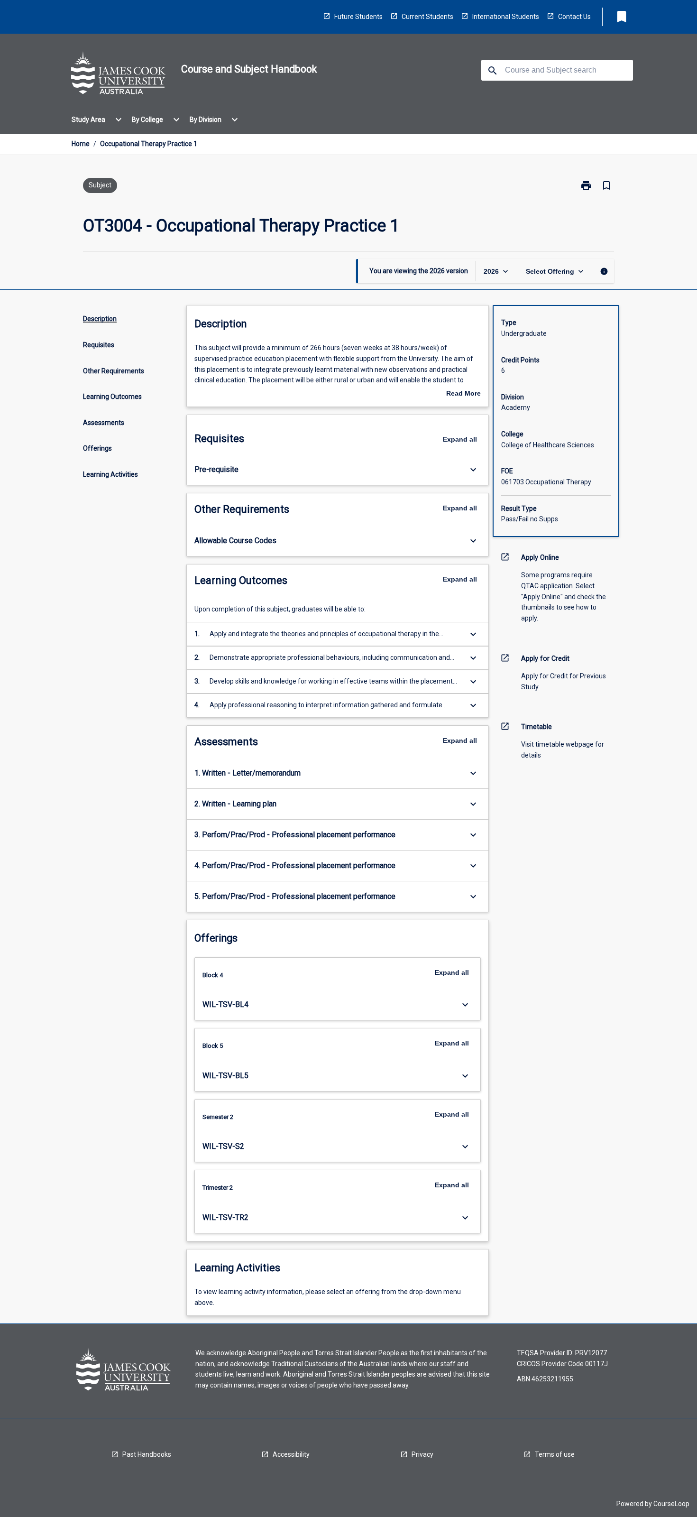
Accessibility (291, 1454)
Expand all (460, 439)
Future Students (358, 16)
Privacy (422, 1454)
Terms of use (555, 1454)
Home (81, 144)
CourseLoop (671, 1504)
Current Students (427, 16)
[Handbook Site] (118, 74)
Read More (463, 394)
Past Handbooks (146, 1454)
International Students (505, 16)
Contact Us (574, 16)
